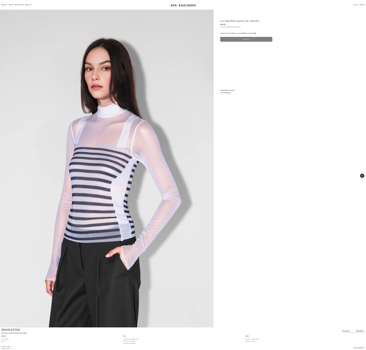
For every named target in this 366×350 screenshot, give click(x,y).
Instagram (5, 339)
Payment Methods (129, 343)
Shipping (228, 26)
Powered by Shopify (5, 348)
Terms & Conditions (252, 339)
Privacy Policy (250, 341)
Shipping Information (130, 339)
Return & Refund (129, 341)
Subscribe (359, 331)
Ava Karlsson (8, 346)
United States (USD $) (359, 347)
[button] (107, 168)
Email (3, 341)
